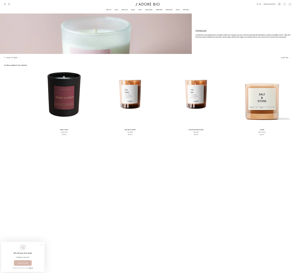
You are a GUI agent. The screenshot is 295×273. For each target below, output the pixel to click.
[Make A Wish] (64, 94)
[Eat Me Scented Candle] (196, 94)
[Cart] (290, 4)
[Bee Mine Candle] (130, 94)
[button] (108, 10)
